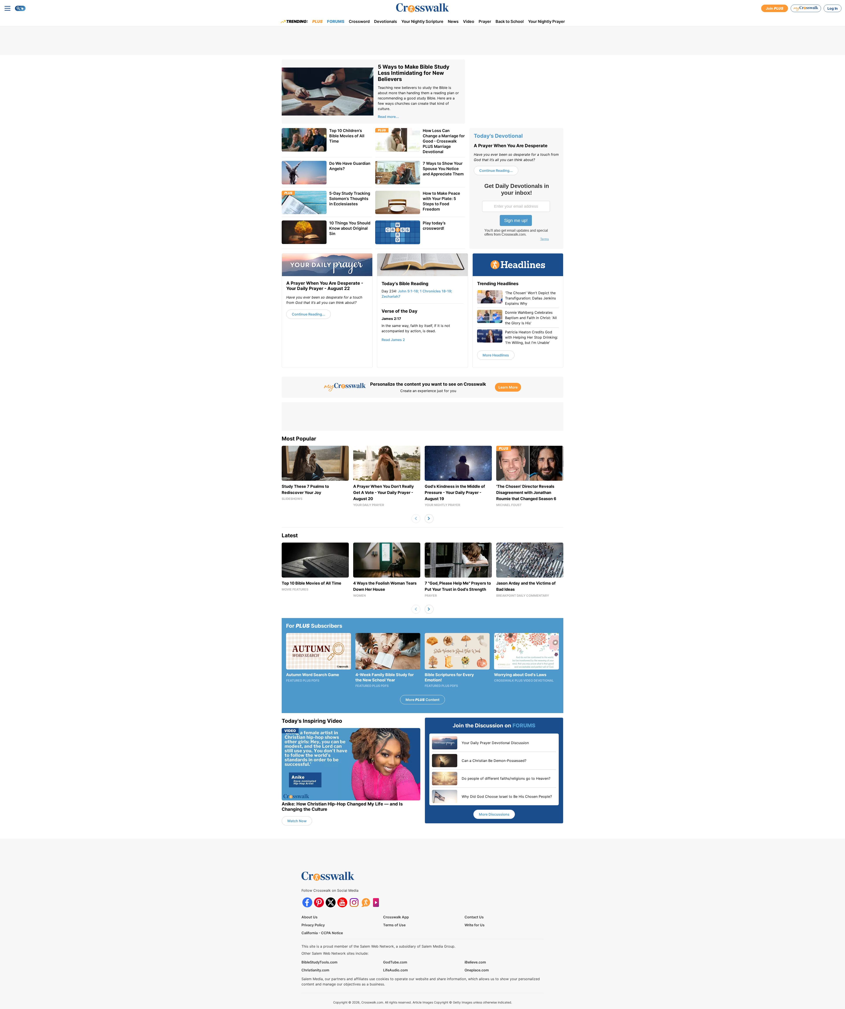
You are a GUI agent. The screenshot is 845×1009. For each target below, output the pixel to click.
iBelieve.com (475, 962)
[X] (331, 902)
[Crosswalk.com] (422, 7)
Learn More (508, 387)
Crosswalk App (396, 917)
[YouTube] (342, 902)
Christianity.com (315, 970)
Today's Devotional (498, 136)
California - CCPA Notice (322, 933)
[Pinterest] (319, 902)
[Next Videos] (429, 518)
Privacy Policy (313, 925)
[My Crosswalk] (806, 8)
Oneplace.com (477, 970)
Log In (832, 8)
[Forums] (366, 902)
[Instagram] (354, 902)
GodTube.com (395, 962)
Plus (317, 21)
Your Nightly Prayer (546, 21)
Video (468, 21)
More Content (422, 699)
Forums (335, 21)
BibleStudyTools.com (319, 962)
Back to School (510, 21)
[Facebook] (307, 902)
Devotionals (385, 21)
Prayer (485, 21)
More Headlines (496, 355)
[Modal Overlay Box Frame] (516, 213)
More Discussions (494, 814)
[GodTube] (377, 902)
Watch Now (297, 821)
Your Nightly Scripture (422, 21)
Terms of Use (394, 925)
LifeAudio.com (395, 970)
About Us (309, 917)
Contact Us (474, 917)
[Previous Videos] (415, 518)
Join (774, 8)
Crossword (359, 21)
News (453, 21)
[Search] (20, 8)
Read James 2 (393, 340)
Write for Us (475, 925)
